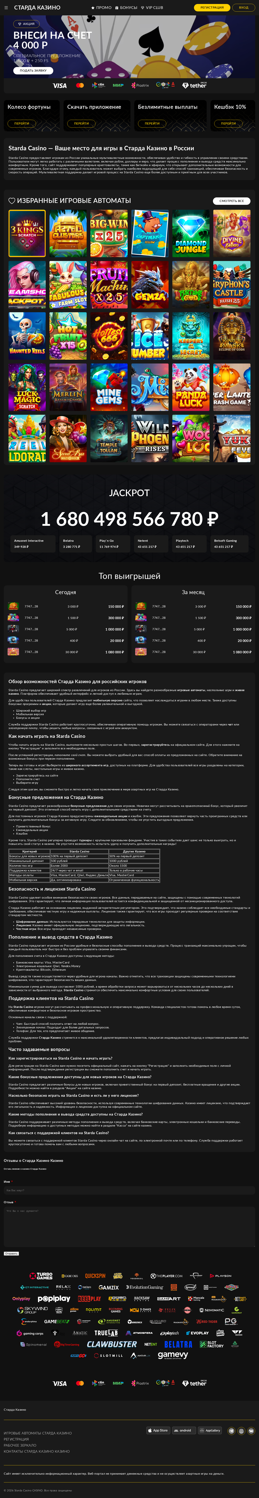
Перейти (21, 123)
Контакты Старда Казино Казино (37, 1451)
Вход (243, 7)
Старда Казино (37, 7)
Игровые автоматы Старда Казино (38, 1433)
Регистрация (212, 7)
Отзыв (8, 1202)
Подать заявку (33, 70)
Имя (7, 1181)
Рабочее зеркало (20, 1445)
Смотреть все (232, 201)
